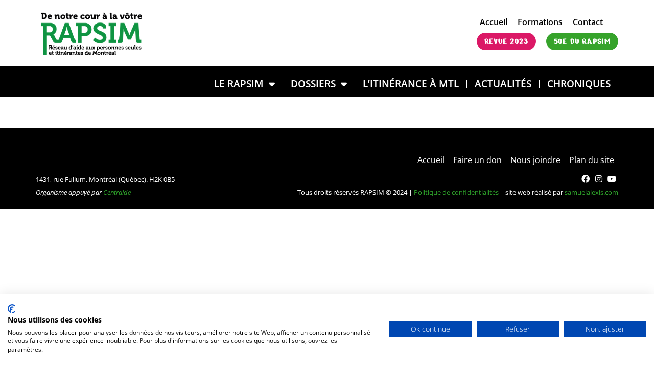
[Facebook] (585, 179)
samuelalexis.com (591, 192)
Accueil (493, 22)
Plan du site (591, 160)
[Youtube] (611, 179)
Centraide (117, 192)
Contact (588, 22)
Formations (540, 22)
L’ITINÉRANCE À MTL (411, 83)
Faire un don (477, 160)
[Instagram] (598, 179)
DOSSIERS (313, 83)
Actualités (503, 83)
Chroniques (579, 83)
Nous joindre (535, 160)
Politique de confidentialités (456, 192)
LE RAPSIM (239, 83)
